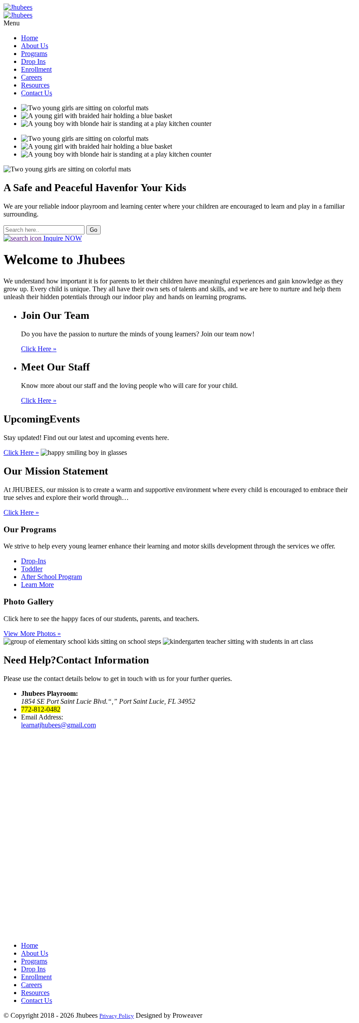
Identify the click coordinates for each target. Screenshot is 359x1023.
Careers (31, 77)
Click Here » (38, 349)
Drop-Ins (33, 561)
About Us (34, 45)
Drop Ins (33, 61)
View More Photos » (32, 633)
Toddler (31, 569)
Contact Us (36, 93)
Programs (34, 53)
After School (51, 576)
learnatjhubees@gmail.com (58, 725)
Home (29, 38)
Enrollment (36, 69)
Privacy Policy (116, 1016)
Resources (35, 85)
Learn (37, 584)
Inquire (62, 238)
